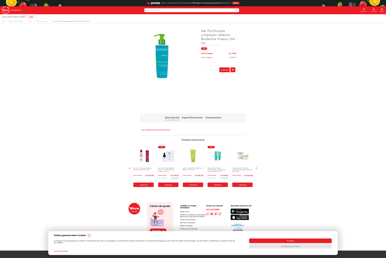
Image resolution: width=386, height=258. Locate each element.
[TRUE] (143, 185)
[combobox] (191, 10)
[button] (373, 10)
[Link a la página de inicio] (3, 21)
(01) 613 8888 (213, 209)
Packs (30, 21)
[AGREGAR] (224, 69)
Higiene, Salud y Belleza (16, 21)
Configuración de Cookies (290, 246)
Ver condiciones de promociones (155, 130)
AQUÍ (236, 3)
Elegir (31, 17)
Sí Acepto (290, 241)
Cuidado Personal (42, 21)
